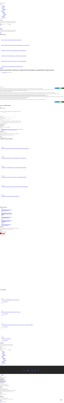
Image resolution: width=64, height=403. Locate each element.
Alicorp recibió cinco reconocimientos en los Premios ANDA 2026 (10, 196)
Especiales (2, 11)
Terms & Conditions (7, 385)
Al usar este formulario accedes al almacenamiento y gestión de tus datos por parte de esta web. (11, 122)
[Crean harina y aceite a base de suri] (32, 332)
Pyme (3, 8)
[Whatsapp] (60, 88)
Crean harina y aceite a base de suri (6, 338)
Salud (3, 357)
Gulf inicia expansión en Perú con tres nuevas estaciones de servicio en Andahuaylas (6, 221)
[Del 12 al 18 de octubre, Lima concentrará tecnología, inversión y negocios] (32, 37)
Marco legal (4, 354)
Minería (3, 362)
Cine (4, 359)
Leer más (2, 341)
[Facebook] (56, 88)
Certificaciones (4, 12)
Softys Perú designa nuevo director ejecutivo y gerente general (6, 225)
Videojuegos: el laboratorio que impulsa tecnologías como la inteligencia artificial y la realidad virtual (15, 45)
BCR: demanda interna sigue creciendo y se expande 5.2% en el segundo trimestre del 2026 (13, 61)
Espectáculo (5, 14)
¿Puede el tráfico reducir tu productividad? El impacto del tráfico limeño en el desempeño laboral (14, 186)
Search (9, 24)
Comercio (4, 6)
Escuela (2, 18)
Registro (2, 375)
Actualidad (2, 5)
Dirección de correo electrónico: (3, 229)
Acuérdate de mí (2, 378)
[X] (63, 88)
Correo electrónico (2, 118)
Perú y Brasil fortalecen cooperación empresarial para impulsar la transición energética (6, 214)
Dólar (1, 363)
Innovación (2, 356)
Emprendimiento (4, 9)
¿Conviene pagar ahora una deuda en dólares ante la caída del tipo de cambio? (12, 66)
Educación (4, 15)
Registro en (2, 374)
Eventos (5, 360)
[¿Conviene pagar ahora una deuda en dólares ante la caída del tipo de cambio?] (32, 64)
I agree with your (5, 385)
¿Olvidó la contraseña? (2, 379)
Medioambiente (4, 17)
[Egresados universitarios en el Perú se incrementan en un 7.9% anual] (32, 307)
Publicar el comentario (2, 124)
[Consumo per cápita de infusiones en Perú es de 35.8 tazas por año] (32, 294)
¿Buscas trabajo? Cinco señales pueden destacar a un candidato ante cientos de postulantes (13, 167)
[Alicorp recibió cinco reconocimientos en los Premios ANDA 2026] (32, 191)
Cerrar (0, 349)
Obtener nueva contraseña (2, 381)
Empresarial (2, 353)
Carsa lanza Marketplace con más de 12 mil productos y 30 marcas (6, 217)
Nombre (1, 117)
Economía (4, 351)
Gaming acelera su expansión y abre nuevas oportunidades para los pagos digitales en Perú (13, 50)
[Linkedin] (58, 88)
